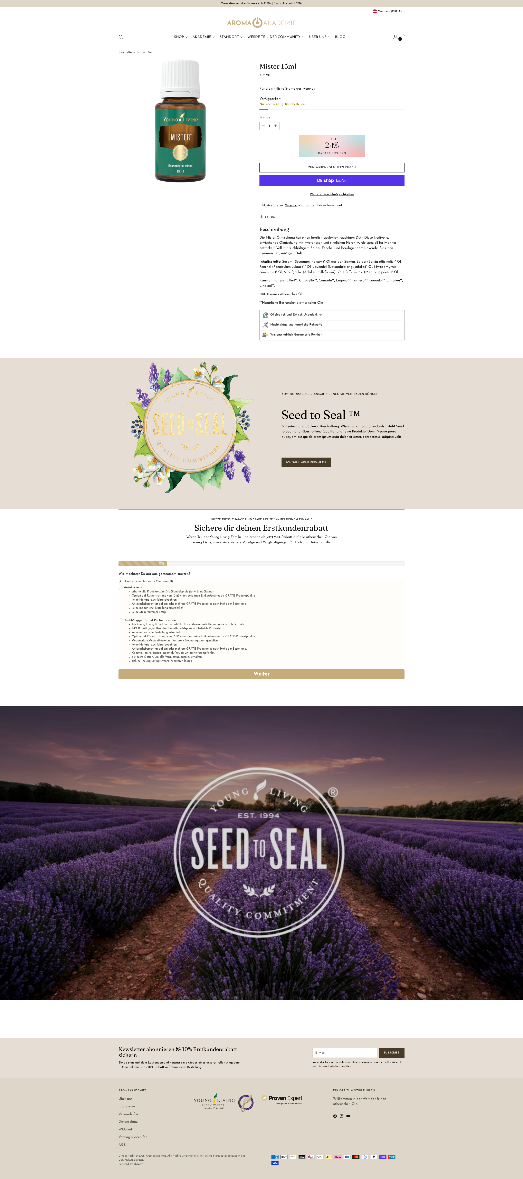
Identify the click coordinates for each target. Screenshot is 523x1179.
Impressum (126, 1106)
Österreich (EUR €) (390, 11)
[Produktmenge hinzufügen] (263, 126)
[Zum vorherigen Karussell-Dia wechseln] (391, 1024)
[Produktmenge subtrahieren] (275, 126)
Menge (264, 117)
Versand (291, 205)
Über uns (125, 1099)
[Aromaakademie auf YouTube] (348, 1117)
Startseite (125, 52)
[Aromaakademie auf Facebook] (335, 1117)
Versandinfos (128, 1114)
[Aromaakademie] (261, 22)
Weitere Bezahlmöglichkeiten (332, 194)
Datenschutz (128, 1121)
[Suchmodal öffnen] (121, 37)
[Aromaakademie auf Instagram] (342, 1117)
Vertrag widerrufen (132, 1137)
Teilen (270, 217)
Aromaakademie (156, 1156)
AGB (122, 1145)
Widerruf (125, 1129)
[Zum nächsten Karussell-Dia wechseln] (401, 1024)
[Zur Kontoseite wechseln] (394, 37)
